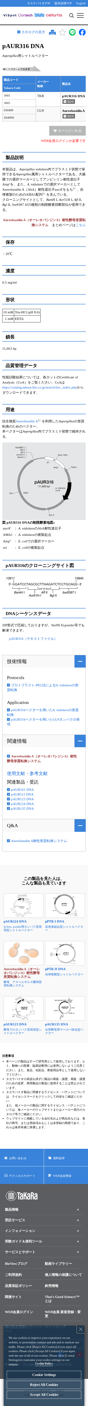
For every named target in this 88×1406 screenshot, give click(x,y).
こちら (81, 225)
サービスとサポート (20, 1252)
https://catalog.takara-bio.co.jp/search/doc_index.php (39, 387)
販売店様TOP (63, 3)
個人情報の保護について (63, 1274)
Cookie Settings (44, 1375)
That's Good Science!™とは (62, 1299)
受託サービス (15, 1220)
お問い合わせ (18, 1158)
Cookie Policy (44, 1363)
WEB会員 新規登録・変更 (63, 1314)
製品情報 (12, 1209)
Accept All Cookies (44, 1395)
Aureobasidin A (27, 421)
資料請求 (59, 1158)
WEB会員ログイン (19, 1312)
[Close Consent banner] (80, 1329)
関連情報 (17, 741)
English (81, 3)
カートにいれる (70, 130)
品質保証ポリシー (18, 1286)
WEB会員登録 (62, 1175)
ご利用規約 (13, 1274)
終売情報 (51, 1286)
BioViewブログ (16, 1263)
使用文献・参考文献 (27, 773)
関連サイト (13, 1297)
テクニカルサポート (22, 1175)
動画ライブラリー (58, 1263)
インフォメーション (20, 1231)
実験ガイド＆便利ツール (23, 1241)
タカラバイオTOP (38, 3)
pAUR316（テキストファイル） (33, 639)
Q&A (12, 825)
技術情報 (17, 661)
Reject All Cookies (44, 1385)
